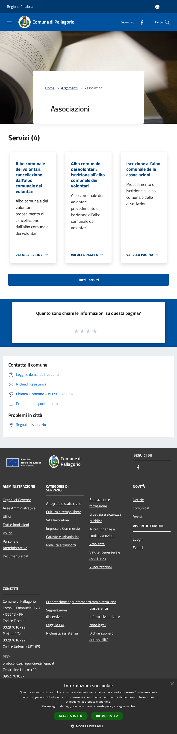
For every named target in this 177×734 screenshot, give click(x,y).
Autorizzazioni (100, 567)
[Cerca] (167, 22)
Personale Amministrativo (15, 544)
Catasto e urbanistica (62, 536)
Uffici (7, 516)
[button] (88, 726)
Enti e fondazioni (16, 524)
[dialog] (88, 706)
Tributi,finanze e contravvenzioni (102, 532)
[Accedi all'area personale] (157, 6)
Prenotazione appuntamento (65, 602)
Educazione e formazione (99, 503)
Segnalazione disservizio (56, 613)
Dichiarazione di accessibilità (101, 636)
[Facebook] (140, 22)
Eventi (138, 547)
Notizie (138, 499)
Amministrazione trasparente (102, 605)
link (132, 706)
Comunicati (141, 508)
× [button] (172, 684)
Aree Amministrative (19, 508)
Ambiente (97, 544)
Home (49, 88)
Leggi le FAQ (55, 625)
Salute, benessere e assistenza (104, 555)
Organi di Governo (17, 499)
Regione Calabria (20, 6)
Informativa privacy (104, 616)
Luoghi (138, 539)
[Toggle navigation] (9, 21)
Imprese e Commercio (63, 528)
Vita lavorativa (57, 520)
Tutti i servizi (88, 280)
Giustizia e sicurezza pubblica (105, 517)
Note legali (97, 625)
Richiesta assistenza (62, 633)
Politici (8, 533)
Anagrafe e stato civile (63, 503)
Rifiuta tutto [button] (107, 716)
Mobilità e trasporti (61, 545)
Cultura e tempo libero (63, 511)
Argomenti (69, 88)
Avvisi (137, 516)
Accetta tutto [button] (70, 716)
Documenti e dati (16, 556)
